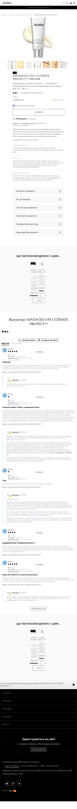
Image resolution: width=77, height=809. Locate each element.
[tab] (27, 340)
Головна (4, 15)
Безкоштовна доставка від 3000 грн (39, 7)
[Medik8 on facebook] (13, 783)
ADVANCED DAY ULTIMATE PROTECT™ (26, 372)
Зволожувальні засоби (24, 15)
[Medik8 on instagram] (6, 783)
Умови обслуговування (11, 766)
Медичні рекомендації (12, 767)
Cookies (42, 766)
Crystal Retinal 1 (34, 272)
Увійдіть (16, 123)
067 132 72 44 (66, 770)
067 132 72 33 (55, 770)
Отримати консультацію (25, 106)
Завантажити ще (38, 609)
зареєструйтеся (28, 123)
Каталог (12, 15)
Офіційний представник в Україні (12, 774)
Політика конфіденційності (29, 766)
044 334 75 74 (47, 770)
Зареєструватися (38, 749)
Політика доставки (52, 766)
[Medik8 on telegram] (19, 783)
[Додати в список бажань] (35, 266)
